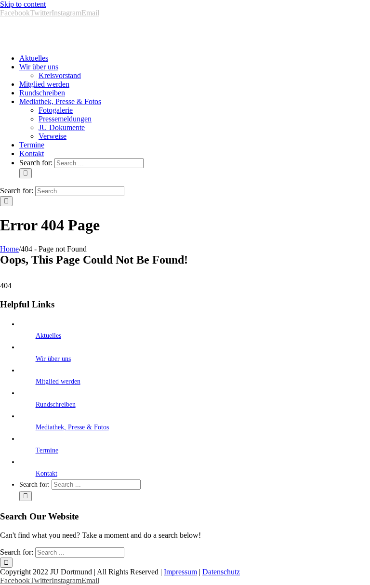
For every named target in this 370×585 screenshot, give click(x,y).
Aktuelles (48, 335)
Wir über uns (53, 358)
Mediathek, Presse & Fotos (72, 427)
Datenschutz (221, 572)
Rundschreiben (56, 404)
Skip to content (23, 4)
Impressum (180, 572)
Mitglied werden (58, 381)
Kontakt (46, 473)
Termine (47, 450)
